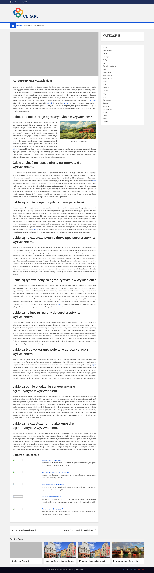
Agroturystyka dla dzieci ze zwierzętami (55, 472)
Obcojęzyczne (107, 78)
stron (94, 181)
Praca (105, 81)
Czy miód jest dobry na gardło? (52, 509)
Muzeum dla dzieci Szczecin (92, 561)
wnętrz (93, 365)
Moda (104, 69)
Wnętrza (105, 119)
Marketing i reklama (109, 66)
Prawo (105, 85)
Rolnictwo (106, 91)
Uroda (105, 112)
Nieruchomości (108, 75)
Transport (106, 103)
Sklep (104, 94)
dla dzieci (92, 100)
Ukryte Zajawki (108, 109)
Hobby (105, 60)
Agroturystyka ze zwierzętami (52, 460)
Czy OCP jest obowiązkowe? (51, 497)
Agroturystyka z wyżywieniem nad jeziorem (78, 530)
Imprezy (105, 63)
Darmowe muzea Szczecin (125, 561)
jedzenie (49, 103)
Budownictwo (107, 51)
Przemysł (106, 88)
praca (66, 103)
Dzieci (105, 54)
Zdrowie (105, 122)
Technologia (107, 100)
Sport (104, 97)
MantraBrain (80, 570)
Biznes (105, 47)
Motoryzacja (107, 72)
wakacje (35, 229)
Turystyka (106, 106)
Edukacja (106, 57)
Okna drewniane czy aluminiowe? (53, 484)
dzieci (15, 149)
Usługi (105, 115)
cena (59, 304)
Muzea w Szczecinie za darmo (59, 561)
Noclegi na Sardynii (20, 561)
